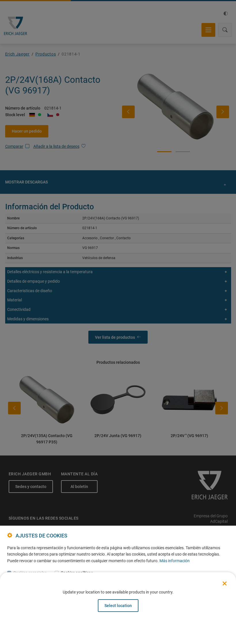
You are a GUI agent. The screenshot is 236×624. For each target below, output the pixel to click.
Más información (174, 560)
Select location (118, 605)
